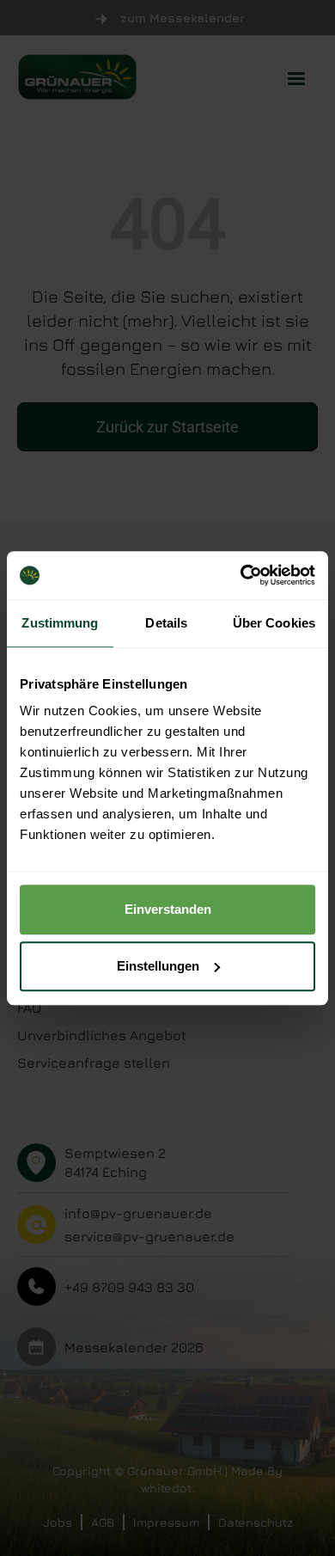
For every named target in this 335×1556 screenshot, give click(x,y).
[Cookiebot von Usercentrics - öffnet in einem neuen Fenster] (241, 575)
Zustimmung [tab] (59, 623)
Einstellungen (158, 966)
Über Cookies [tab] (274, 623)
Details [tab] (166, 623)
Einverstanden (168, 909)
